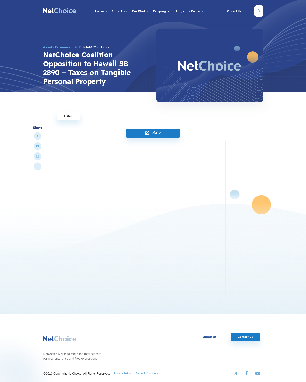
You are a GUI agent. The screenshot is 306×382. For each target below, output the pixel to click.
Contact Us (234, 11)
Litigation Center (189, 11)
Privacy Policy (122, 373)
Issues (100, 11)
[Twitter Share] (37, 137)
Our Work (139, 11)
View (155, 133)
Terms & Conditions (147, 373)
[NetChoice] (59, 11)
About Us (119, 11)
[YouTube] (257, 373)
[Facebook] (247, 373)
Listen (68, 116)
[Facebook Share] (37, 148)
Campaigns (161, 11)
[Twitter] (236, 373)
